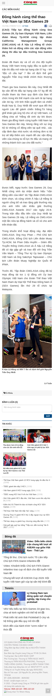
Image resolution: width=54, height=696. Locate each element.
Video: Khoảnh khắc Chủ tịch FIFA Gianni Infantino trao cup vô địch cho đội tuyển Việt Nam (27, 569)
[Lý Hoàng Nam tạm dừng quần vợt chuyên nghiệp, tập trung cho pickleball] (13, 598)
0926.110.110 (16, 689)
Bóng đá (10, 536)
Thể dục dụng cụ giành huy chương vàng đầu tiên (23, 521)
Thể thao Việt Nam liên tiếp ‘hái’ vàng (18, 511)
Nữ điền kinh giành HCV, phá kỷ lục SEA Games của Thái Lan (14, 470)
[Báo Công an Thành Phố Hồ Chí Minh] (30, 3)
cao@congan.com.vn (18, 681)
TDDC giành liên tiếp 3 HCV (14, 486)
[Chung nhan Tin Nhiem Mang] (17, 692)
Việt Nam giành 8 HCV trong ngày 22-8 (19, 490)
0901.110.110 (29, 689)
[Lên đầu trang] (48, 690)
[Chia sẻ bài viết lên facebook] (46, 25)
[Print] (50, 25)
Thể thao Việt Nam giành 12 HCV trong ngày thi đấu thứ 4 (26, 480)
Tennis (9, 588)
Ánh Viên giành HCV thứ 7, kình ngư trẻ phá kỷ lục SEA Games (38, 447)
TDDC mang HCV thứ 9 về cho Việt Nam (19, 494)
